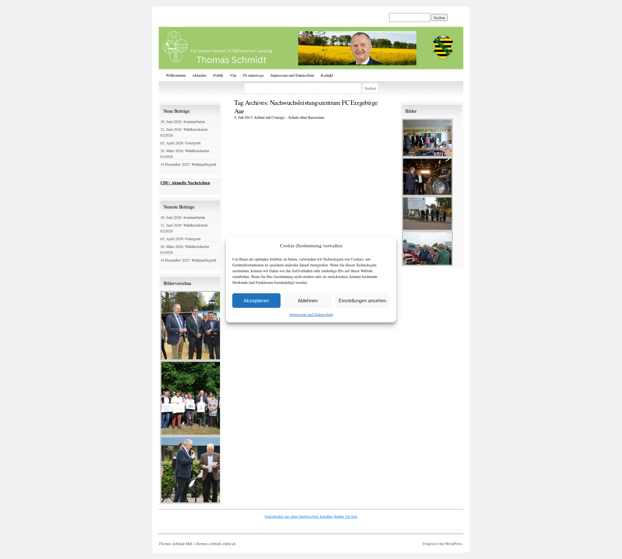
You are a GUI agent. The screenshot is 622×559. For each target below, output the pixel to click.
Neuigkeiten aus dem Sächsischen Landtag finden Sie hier (311, 516)
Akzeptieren (256, 300)
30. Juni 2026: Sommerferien (182, 121)
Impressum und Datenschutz (311, 314)
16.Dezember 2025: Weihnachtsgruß (188, 164)
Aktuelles (199, 75)
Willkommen (176, 75)
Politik (218, 75)
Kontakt (327, 75)
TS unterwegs (253, 75)
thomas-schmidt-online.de (216, 543)
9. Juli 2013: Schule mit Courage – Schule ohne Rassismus (279, 117)
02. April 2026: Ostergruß (180, 142)
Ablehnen (307, 300)
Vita (233, 75)
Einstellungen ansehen (362, 300)
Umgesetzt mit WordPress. (442, 543)
